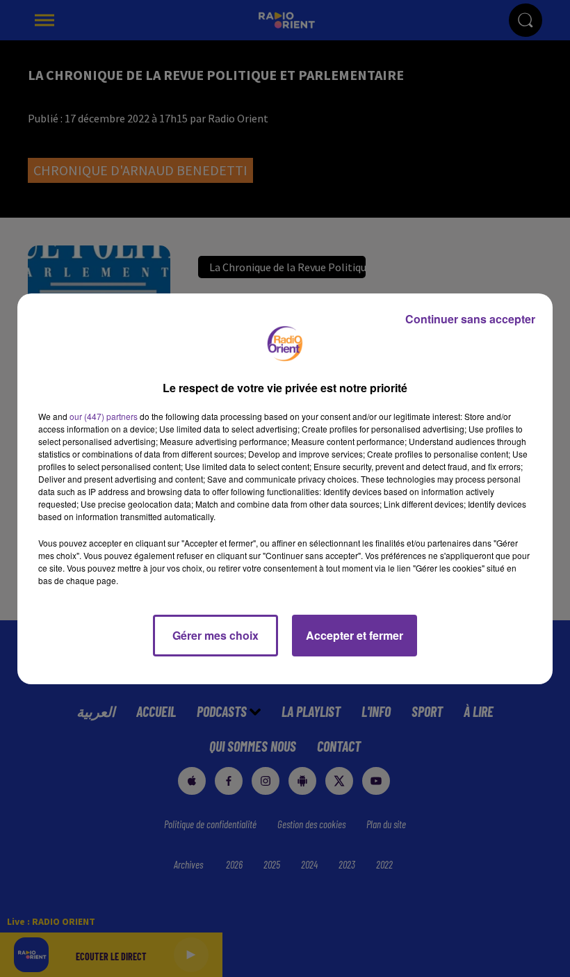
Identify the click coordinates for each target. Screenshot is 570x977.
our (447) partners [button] (104, 416)
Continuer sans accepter (470, 319)
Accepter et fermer (354, 635)
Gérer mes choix (215, 635)
